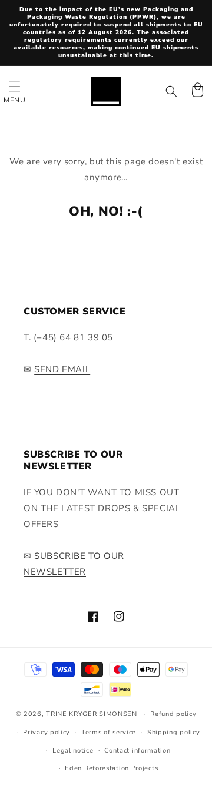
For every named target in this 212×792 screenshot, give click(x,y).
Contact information (137, 750)
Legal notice (72, 750)
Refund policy (173, 714)
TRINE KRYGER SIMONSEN (91, 714)
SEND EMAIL (62, 369)
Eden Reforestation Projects (111, 768)
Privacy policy (46, 732)
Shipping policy (173, 732)
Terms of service (108, 732)
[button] (15, 91)
